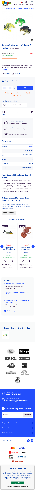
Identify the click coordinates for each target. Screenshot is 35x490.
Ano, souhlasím (17, 483)
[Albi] (10, 351)
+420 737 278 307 (13, 394)
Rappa (31, 146)
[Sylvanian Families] (10, 372)
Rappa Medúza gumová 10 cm (26, 248)
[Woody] (17, 380)
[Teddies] (24, 372)
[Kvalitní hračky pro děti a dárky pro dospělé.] (2, 8)
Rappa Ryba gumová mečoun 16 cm (9, 248)
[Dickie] (10, 365)
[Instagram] (32, 440)
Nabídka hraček (10, 8)
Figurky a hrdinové (23, 8)
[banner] (8, 3)
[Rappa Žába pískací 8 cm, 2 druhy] (5, 335)
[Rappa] (31, 55)
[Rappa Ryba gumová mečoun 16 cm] (9, 232)
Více (3, 69)
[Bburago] (24, 351)
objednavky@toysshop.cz (17, 400)
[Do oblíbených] (5, 261)
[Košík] (26, 3)
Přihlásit (27, 415)
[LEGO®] (24, 365)
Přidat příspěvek (8, 213)
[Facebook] (28, 440)
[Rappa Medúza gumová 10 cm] (26, 232)
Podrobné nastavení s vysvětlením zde (17, 486)
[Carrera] (24, 358)
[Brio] (10, 358)
